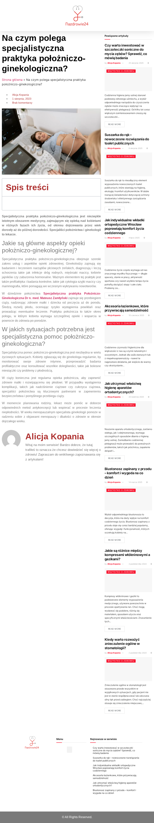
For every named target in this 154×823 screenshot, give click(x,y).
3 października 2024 (137, 564)
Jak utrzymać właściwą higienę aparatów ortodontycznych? (123, 388)
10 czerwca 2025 (136, 315)
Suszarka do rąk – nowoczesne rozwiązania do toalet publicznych (127, 139)
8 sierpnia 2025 (135, 148)
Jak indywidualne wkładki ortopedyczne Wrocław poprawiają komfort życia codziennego (124, 226)
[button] (8, 15)
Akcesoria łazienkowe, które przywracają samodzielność (127, 308)
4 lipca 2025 (134, 238)
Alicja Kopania (114, 63)
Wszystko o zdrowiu (121, 71)
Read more (114, 124)
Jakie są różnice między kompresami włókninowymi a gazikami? (127, 555)
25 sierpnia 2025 (135, 63)
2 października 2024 (137, 653)
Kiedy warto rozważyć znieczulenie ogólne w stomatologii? (122, 643)
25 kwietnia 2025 (136, 397)
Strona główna (12, 80)
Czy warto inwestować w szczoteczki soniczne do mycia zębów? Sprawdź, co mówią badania (126, 51)
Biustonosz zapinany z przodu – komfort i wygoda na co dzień (128, 473)
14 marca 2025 (135, 482)
